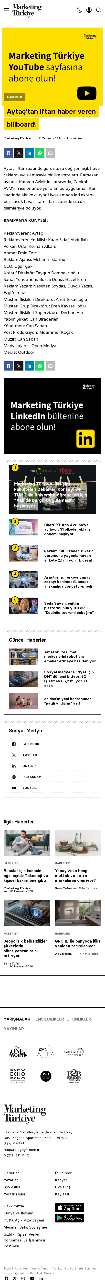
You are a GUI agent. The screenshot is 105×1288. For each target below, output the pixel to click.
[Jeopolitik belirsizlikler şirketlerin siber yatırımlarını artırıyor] (27, 913)
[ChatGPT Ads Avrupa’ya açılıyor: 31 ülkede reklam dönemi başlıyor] (23, 527)
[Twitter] (15, 1278)
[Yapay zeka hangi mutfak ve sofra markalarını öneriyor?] (78, 843)
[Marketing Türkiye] (28, 10)
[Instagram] (23, 1278)
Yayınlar (14, 1028)
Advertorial (63, 953)
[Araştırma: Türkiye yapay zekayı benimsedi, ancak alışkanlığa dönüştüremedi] (23, 579)
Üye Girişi (63, 1187)
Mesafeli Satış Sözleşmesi (26, 1227)
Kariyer (61, 1180)
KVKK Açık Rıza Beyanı (24, 1220)
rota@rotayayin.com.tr (21, 1149)
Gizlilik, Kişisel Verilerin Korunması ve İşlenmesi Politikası (24, 1240)
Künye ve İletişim (18, 1213)
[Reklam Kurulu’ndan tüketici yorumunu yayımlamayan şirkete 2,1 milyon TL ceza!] (23, 553)
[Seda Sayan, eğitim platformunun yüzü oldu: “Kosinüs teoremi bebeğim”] (23, 606)
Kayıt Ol (62, 1194)
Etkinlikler (78, 1019)
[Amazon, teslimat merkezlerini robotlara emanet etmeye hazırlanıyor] (23, 657)
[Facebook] (6, 1278)
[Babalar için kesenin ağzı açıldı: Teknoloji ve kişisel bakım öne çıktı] (27, 843)
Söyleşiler (12, 1187)
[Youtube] (32, 1278)
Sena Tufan (63, 888)
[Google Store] (69, 1221)
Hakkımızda (14, 1206)
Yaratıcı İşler (14, 1194)
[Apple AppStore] (69, 1210)
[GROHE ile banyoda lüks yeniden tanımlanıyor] (78, 913)
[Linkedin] (41, 1278)
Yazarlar (11, 1180)
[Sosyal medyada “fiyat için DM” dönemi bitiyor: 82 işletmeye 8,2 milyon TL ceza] (23, 679)
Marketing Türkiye (17, 138)
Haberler (14, 97)
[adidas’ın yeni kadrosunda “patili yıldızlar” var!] (23, 701)
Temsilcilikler (48, 1019)
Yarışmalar (17, 1019)
